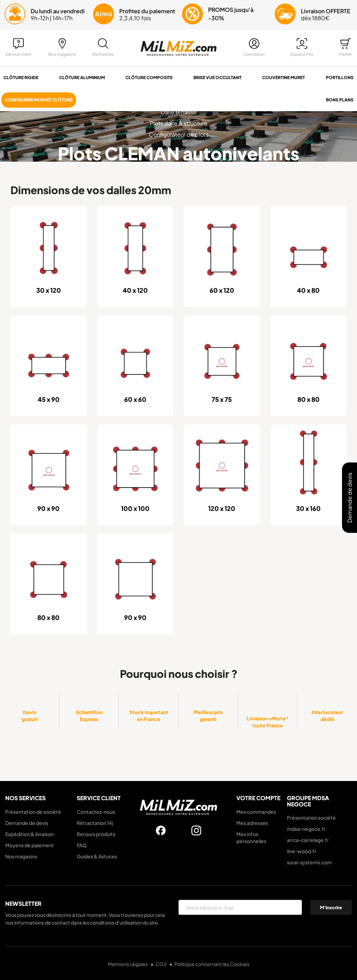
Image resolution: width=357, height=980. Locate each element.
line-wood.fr (301, 851)
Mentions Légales (128, 964)
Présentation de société (33, 812)
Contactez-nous (96, 812)
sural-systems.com (309, 862)
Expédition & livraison (29, 834)
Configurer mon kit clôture (39, 99)
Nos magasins (21, 856)
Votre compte (258, 798)
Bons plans (340, 99)
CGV (161, 964)
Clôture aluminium (82, 77)
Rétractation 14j (95, 823)
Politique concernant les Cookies (211, 964)
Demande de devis (26, 823)
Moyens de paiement (29, 845)
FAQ (81, 845)
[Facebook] (161, 830)
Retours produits (96, 834)
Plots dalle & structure (178, 123)
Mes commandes (256, 812)
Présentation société (311, 817)
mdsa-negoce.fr (306, 829)
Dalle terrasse (179, 112)
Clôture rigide (20, 77)
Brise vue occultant (217, 77)
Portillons (340, 77)
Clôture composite (149, 77)
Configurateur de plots (178, 134)
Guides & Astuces (97, 856)
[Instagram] (196, 830)
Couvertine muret (283, 77)
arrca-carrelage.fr (308, 840)
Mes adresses (252, 823)
